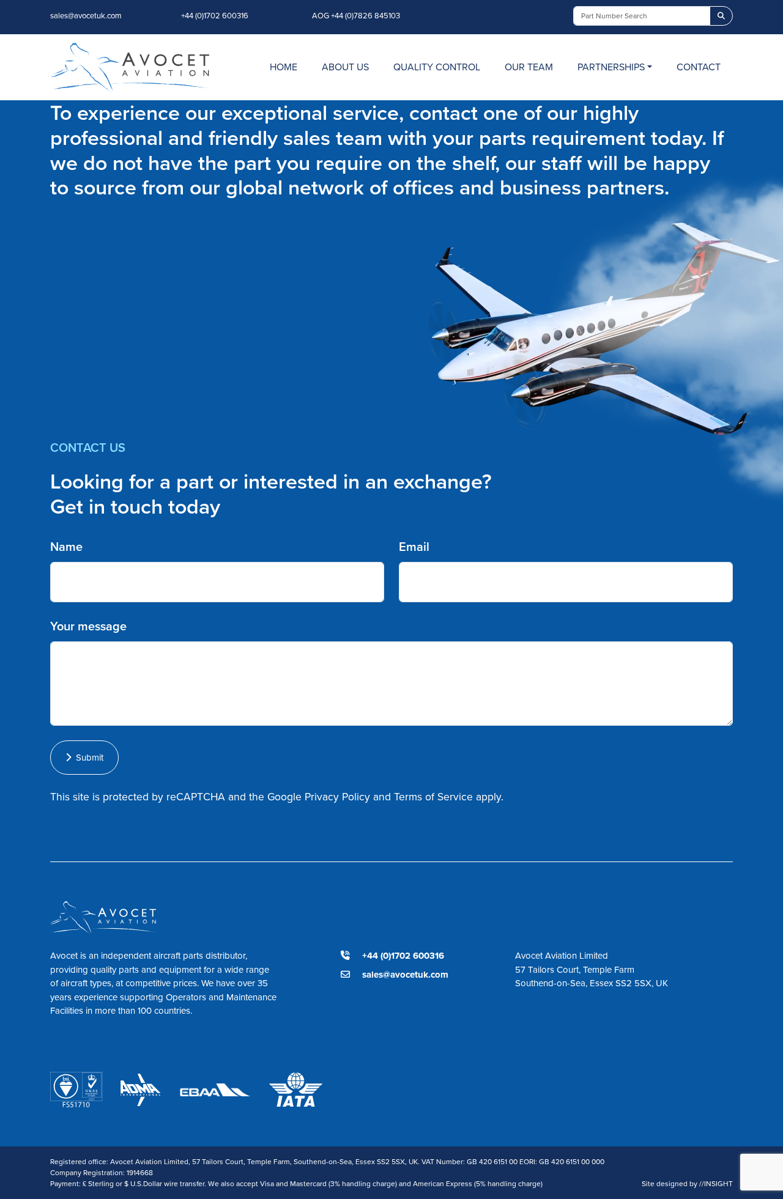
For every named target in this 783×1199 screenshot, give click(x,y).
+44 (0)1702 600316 (214, 15)
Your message (88, 626)
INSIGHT (716, 1183)
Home (283, 66)
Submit (87, 757)
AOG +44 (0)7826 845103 (356, 15)
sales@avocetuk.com (86, 15)
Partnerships (611, 66)
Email (414, 546)
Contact (699, 66)
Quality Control (436, 66)
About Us (345, 66)
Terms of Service (433, 796)
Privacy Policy (337, 796)
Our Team (529, 66)
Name (66, 546)
